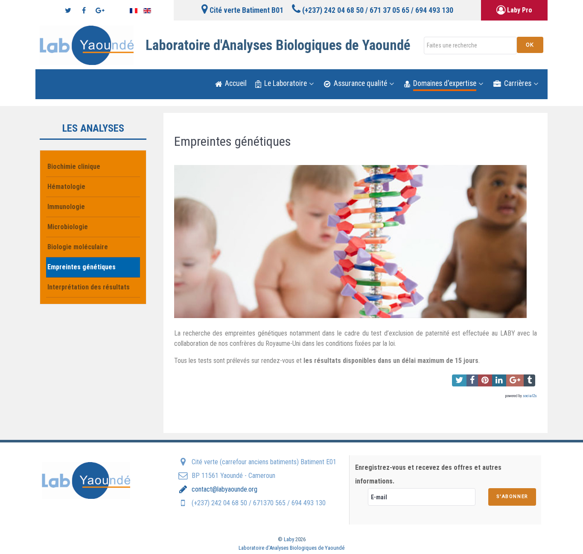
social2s (530, 396)
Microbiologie (67, 227)
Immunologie (66, 207)
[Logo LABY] (87, 45)
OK (530, 44)
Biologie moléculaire (77, 247)
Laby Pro (518, 10)
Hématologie (66, 187)
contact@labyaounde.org (223, 489)
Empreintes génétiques (81, 267)
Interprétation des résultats (88, 287)
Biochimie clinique (73, 166)
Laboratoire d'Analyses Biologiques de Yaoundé (291, 548)
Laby (289, 539)
